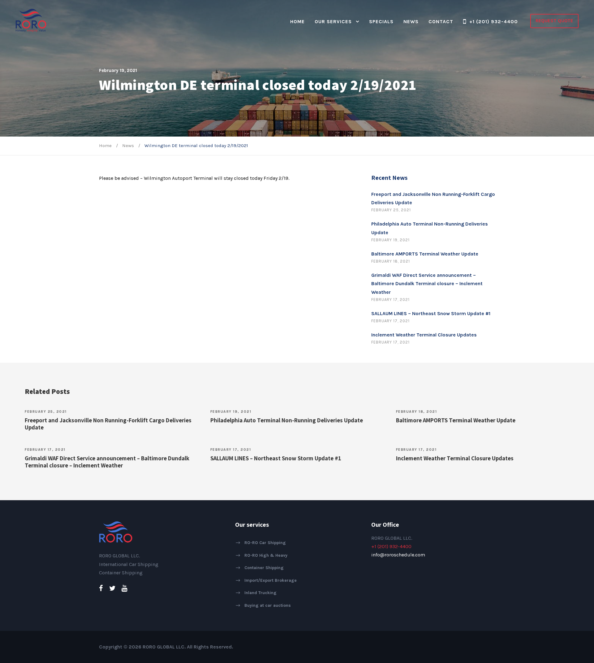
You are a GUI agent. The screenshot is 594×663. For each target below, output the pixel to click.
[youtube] (124, 589)
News (411, 21)
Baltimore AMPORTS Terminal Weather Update (424, 254)
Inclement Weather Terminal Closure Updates (424, 335)
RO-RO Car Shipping (265, 542)
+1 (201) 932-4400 (493, 21)
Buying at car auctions (267, 605)
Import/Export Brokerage (270, 580)
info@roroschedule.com (398, 555)
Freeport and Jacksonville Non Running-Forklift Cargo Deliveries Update (108, 423)
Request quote (554, 20)
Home (297, 21)
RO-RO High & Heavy (265, 555)
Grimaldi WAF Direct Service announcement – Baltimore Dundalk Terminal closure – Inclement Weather (427, 283)
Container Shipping (264, 567)
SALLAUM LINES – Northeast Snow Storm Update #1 (430, 313)
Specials (381, 21)
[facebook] (101, 589)
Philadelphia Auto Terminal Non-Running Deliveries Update (286, 420)
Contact (440, 21)
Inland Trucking (260, 592)
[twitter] (112, 589)
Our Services (333, 21)
